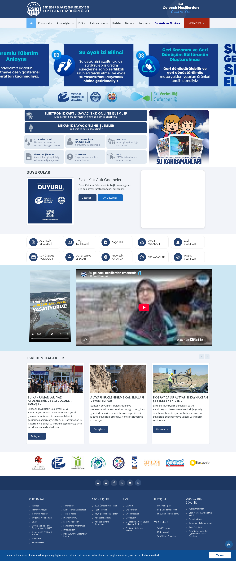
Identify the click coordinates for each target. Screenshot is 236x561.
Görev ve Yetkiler (40, 514)
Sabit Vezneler (163, 528)
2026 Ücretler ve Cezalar (106, 506)
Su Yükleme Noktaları (166, 536)
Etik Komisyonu (70, 518)
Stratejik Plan (69, 530)
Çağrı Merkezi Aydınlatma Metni (200, 514)
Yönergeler (68, 506)
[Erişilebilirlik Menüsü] (229, 544)
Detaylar (86, 197)
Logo (34, 522)
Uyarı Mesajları (133, 514)
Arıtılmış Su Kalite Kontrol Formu (104, 27)
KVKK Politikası (195, 527)
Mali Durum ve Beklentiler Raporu (75, 535)
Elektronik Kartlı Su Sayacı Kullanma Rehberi (137, 523)
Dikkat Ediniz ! (132, 518)
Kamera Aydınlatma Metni (200, 523)
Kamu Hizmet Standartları (75, 510)
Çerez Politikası (195, 519)
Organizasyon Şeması (42, 518)
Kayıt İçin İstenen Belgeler (106, 514)
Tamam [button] (220, 555)
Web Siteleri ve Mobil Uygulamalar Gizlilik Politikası (198, 533)
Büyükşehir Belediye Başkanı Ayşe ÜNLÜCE (42, 527)
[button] (161, 555)
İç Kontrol (36, 538)
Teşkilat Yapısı (69, 514)
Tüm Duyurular (109, 197)
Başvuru (129, 506)
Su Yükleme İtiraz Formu (168, 514)
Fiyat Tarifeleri (101, 510)
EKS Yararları (131, 510)
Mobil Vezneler (164, 532)
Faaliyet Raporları (71, 522)
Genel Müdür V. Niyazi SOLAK (42, 533)
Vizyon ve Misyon (40, 510)
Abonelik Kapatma (103, 518)
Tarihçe (35, 506)
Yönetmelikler (38, 542)
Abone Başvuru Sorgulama (102, 523)
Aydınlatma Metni (196, 509)
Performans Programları (74, 526)
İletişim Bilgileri (164, 506)
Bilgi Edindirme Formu (167, 510)
